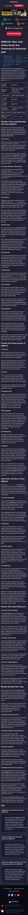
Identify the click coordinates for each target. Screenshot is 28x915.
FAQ (18, 64)
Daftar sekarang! (14, 33)
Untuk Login (8, 5)
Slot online (21, 143)
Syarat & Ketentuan (19, 888)
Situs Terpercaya (8, 888)
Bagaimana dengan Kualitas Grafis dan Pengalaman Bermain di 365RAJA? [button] (14, 863)
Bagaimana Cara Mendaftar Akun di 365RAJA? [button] (13, 811)
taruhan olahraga (16, 171)
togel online (16, 276)
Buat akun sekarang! (17, 116)
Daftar (19, 5)
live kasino (14, 202)
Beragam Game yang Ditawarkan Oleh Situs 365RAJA (9, 58)
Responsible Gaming (14, 891)
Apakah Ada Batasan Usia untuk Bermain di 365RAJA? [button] (12, 838)
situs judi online (11, 484)
